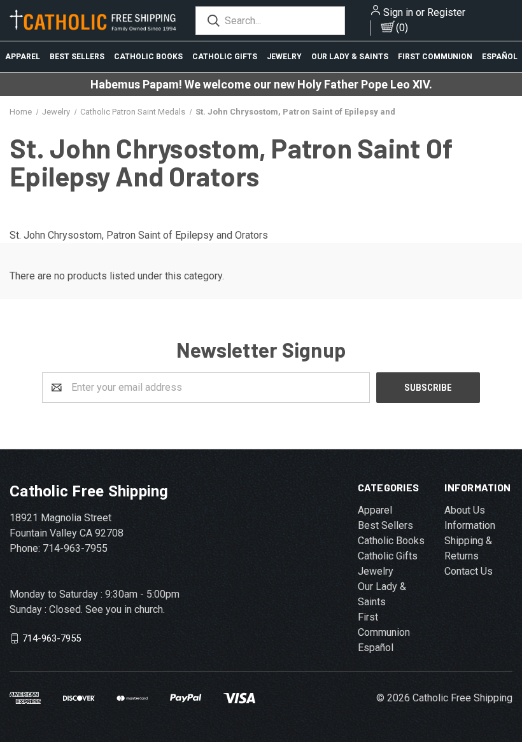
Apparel (22, 56)
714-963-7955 (51, 637)
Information (469, 525)
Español (500, 56)
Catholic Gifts (224, 56)
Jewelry (284, 56)
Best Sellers (77, 56)
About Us (464, 510)
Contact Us (468, 571)
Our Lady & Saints (349, 56)
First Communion (435, 56)
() (402, 28)
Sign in (398, 12)
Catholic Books (148, 56)
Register (446, 12)
